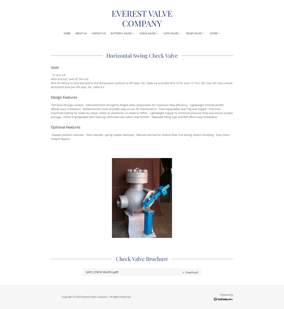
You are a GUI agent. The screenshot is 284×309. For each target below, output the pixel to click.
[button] (123, 33)
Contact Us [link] (99, 33)
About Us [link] (81, 33)
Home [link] (67, 33)
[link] (142, 25)
